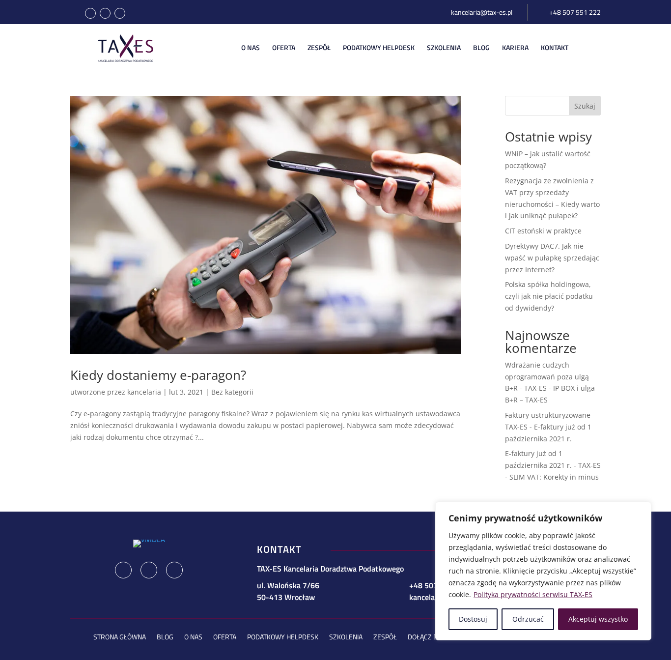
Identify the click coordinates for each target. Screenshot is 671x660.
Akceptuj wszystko (598, 619)
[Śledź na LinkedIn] (105, 13)
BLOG (481, 48)
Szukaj (584, 106)
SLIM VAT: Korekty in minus (554, 477)
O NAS (250, 48)
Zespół (319, 48)
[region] (543, 571)
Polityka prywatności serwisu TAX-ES (533, 594)
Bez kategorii (232, 392)
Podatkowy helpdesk (282, 637)
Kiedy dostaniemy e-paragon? (158, 375)
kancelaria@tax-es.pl (481, 12)
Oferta (224, 637)
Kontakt (554, 48)
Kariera (515, 48)
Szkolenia (444, 48)
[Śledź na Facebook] (90, 13)
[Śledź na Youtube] (119, 13)
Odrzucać (528, 619)
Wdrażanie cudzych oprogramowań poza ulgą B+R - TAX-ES (547, 376)
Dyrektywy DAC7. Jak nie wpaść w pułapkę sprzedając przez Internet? (552, 257)
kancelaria (144, 392)
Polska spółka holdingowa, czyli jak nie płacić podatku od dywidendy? (549, 296)
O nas (193, 637)
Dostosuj (473, 619)
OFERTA (283, 48)
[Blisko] (641, 510)
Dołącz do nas (432, 637)
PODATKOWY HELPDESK (379, 48)
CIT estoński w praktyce (543, 230)
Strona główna (119, 637)
